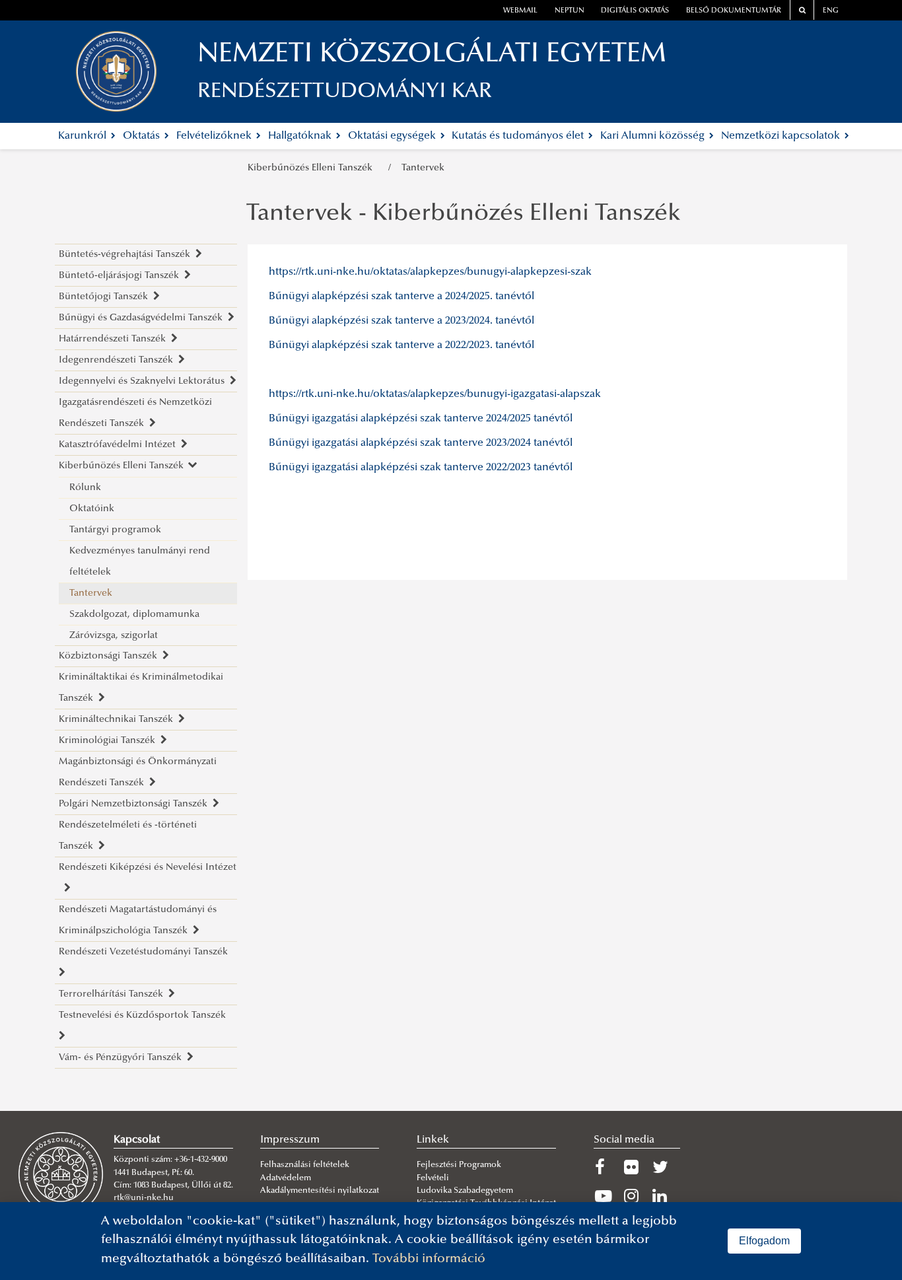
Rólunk (85, 488)
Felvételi (433, 1178)
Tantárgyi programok (115, 530)
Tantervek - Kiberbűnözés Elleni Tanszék (463, 215)
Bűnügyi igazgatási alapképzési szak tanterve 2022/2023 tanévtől (420, 467)
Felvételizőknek (215, 136)
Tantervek (422, 168)
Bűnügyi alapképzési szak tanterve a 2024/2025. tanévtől (401, 296)
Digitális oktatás (635, 11)
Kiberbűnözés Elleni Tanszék (313, 168)
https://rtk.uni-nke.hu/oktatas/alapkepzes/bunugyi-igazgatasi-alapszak (435, 394)
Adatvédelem (285, 1178)
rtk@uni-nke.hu (144, 1198)
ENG (831, 11)
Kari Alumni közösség (653, 136)
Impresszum (290, 1140)
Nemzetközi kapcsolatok (782, 136)
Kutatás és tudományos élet (519, 136)
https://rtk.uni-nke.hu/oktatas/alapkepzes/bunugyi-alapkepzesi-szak (430, 272)
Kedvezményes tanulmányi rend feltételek (139, 561)
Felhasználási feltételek (304, 1165)
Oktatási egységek (393, 136)
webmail (520, 11)
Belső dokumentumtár (733, 11)
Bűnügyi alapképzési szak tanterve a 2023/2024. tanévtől (401, 321)
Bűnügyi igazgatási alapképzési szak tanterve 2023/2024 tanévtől (420, 443)
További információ (428, 1259)
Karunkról (83, 136)
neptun (569, 11)
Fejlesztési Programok (459, 1165)
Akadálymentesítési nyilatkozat (319, 1191)
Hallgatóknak (301, 136)
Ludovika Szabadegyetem (465, 1191)
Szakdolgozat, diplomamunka (134, 615)
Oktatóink (91, 509)
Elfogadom (764, 1240)
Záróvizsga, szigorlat (113, 636)
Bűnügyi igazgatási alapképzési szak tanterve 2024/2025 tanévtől (420, 418)
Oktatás (142, 136)
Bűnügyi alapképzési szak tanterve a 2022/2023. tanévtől (401, 345)
